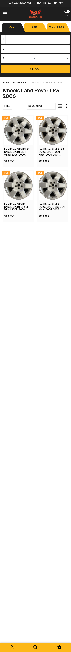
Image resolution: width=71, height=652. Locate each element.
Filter (7, 106)
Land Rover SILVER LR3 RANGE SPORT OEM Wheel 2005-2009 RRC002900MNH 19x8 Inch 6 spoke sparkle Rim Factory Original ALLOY (17, 156)
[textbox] (35, 39)
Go (37, 69)
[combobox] (35, 39)
